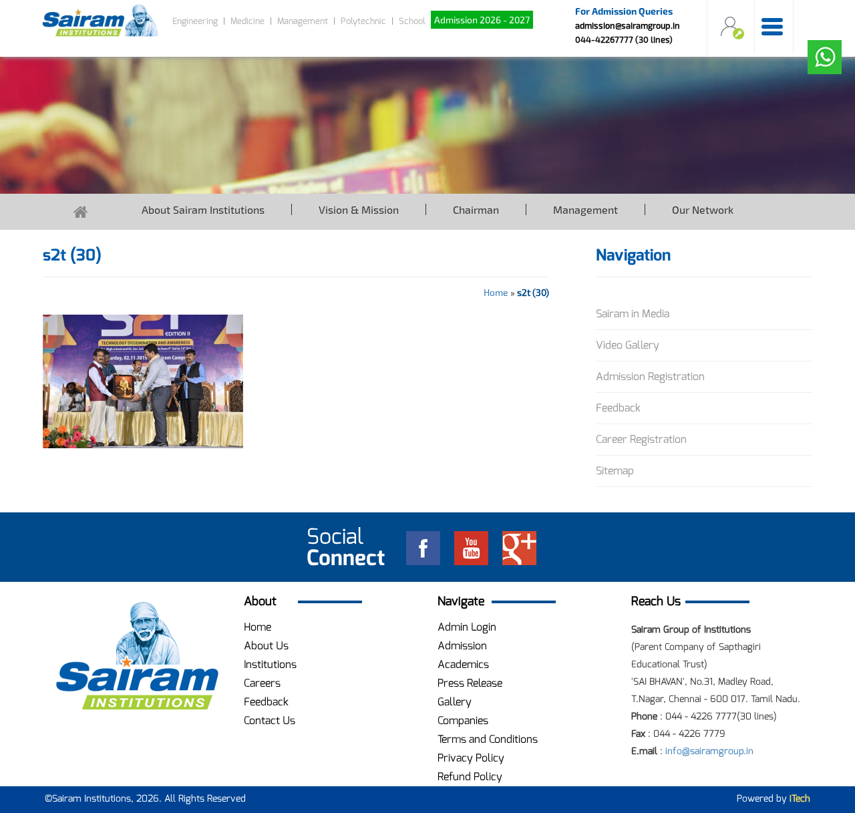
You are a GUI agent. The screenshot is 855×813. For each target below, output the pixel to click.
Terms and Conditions (488, 739)
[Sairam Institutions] (137, 656)
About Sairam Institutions (203, 209)
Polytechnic (363, 21)
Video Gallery (627, 345)
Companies (463, 720)
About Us (266, 646)
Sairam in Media (632, 314)
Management (302, 21)
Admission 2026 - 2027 (482, 19)
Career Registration (641, 439)
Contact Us (269, 720)
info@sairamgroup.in (709, 751)
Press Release (470, 683)
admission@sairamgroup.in (627, 25)
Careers (262, 683)
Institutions (270, 664)
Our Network (702, 209)
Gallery (455, 702)
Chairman (476, 209)
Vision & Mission (359, 209)
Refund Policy (470, 777)
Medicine (247, 21)
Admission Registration (650, 376)
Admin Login (467, 627)
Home (496, 292)
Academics (463, 664)
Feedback (618, 408)
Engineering (195, 21)
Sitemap (615, 471)
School (412, 21)
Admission (462, 646)
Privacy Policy (471, 758)
